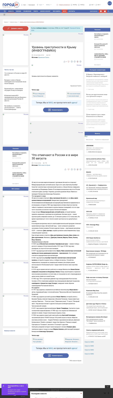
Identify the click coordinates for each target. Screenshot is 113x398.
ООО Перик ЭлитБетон (93, 238)
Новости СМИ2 (89, 342)
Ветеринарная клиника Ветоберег (97, 317)
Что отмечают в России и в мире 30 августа (15, 74)
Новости (11, 11)
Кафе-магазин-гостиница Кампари (97, 277)
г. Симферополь (92, 323)
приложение (93, 11)
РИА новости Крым (44, 165)
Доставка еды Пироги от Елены (96, 304)
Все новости (15, 183)
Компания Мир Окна (92, 290)
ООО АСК (89, 211)
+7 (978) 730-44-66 (93, 191)
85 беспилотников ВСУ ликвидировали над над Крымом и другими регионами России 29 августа (15, 98)
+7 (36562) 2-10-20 (93, 217)
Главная (6, 22)
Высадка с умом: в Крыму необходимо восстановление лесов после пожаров (15, 81)
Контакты (72, 11)
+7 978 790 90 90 (92, 178)
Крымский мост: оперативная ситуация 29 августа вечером (13, 89)
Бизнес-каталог (45, 11)
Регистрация (31, 4)
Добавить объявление (64, 4)
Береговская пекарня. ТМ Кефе (96, 251)
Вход (24, 4)
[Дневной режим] (109, 3)
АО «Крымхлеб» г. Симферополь (96, 185)
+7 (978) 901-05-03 (93, 231)
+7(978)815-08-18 (92, 283)
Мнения (18, 11)
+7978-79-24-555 (92, 165)
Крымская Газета (43, 57)
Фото (64, 11)
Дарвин (88, 172)
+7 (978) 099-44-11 (93, 270)
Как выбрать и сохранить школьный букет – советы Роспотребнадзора (12, 107)
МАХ (50, 102)
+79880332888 (92, 204)
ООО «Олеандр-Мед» (92, 225)
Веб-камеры (56, 11)
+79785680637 (92, 257)
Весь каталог (89, 139)
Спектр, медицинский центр (95, 330)
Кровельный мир (91, 198)
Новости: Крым (14, 22)
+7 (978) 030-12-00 (93, 297)
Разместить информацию (102, 139)
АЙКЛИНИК (89, 145)
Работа (36, 11)
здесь (74, 102)
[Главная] (5, 11)
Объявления (27, 11)
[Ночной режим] (111, 3)
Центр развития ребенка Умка (95, 159)
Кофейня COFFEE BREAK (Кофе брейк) (98, 264)
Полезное (16, 148)
